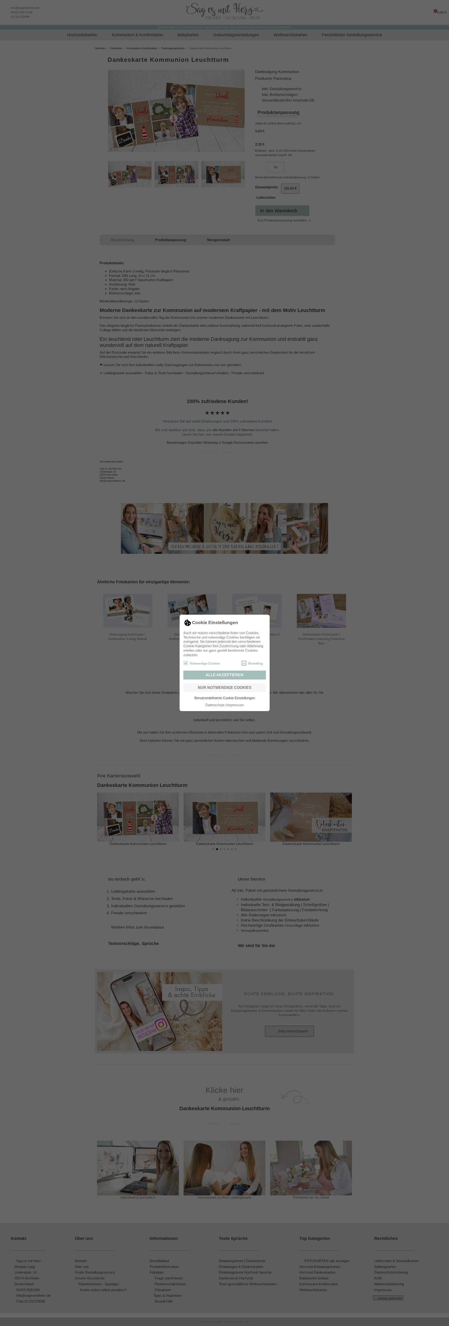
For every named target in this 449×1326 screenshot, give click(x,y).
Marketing (255, 663)
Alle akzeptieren (224, 675)
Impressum (235, 705)
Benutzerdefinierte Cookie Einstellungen (224, 698)
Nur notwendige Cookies (224, 688)
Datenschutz (215, 705)
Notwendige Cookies (205, 663)
